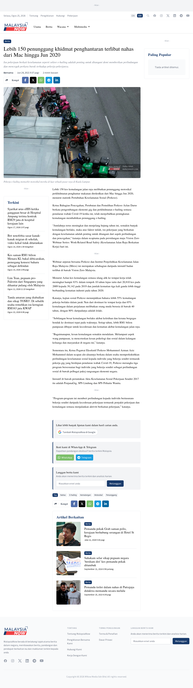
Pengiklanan (47, 15)
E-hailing (73, 495)
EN (133, 15)
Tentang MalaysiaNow (78, 633)
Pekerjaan (72, 15)
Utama (37, 26)
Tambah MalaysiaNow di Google (79, 432)
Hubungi (60, 15)
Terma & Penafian (108, 633)
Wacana (61, 26)
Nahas (63, 495)
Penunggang (111, 495)
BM (140, 15)
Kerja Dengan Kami (77, 655)
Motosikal (98, 495)
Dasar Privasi (105, 639)
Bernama (8, 72)
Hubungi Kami (74, 649)
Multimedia (80, 26)
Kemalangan (85, 495)
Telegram (86, 457)
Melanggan (115, 483)
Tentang (33, 15)
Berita (49, 26)
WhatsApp (67, 457)
